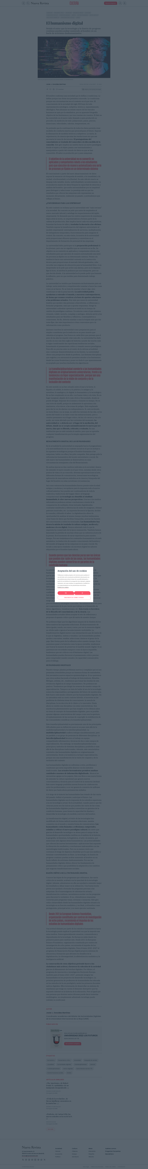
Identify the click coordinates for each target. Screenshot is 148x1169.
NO (66, 593)
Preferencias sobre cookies (74, 597)
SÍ (82, 593)
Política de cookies (63, 587)
